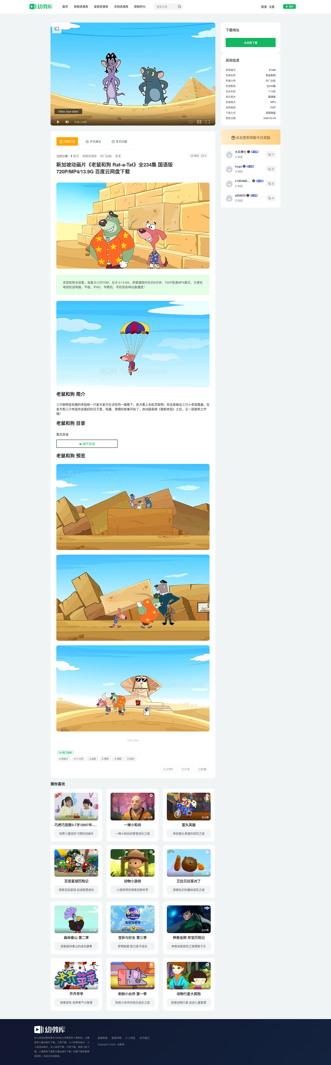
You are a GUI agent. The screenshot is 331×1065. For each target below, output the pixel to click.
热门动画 (106, 156)
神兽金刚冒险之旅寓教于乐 (188, 946)
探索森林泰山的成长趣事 (76, 946)
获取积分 (140, 6)
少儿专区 (130, 1038)
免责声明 (116, 1038)
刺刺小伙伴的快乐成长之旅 (132, 1002)
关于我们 (144, 1038)
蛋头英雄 (189, 824)
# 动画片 (63, 758)
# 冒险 (105, 758)
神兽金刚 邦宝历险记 (189, 937)
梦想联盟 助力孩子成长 (132, 946)
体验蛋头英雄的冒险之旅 (189, 833)
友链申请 (102, 1038)
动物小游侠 (132, 881)
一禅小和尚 (132, 824)
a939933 (240, 195)
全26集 (205, 873)
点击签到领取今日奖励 (253, 137)
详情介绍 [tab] (69, 141)
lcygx (238, 166)
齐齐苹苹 (76, 993)
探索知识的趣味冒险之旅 (189, 890)
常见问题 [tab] (121, 141)
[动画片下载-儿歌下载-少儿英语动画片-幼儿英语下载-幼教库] (49, 1029)
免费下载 (252, 42)
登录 (264, 7)
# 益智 (92, 758)
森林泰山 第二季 (76, 937)
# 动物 (118, 758)
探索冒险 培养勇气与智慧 (76, 1002)
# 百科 (130, 758)
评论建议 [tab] (95, 141)
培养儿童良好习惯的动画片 (76, 833)
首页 (65, 6)
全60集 (149, 873)
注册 (271, 7)
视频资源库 (81, 6)
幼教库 (120, 1044)
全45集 (205, 930)
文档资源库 (121, 6)
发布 (291, 6)
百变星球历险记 (76, 881)
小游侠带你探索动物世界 (132, 890)
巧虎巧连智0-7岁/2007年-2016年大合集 (84, 824)
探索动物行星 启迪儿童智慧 (188, 1002)
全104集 (92, 873)
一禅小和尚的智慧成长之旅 (132, 833)
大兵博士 (240, 152)
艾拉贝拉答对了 (189, 881)
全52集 (205, 817)
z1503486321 (243, 181)
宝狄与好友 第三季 (132, 937)
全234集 (92, 817)
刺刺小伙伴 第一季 (132, 993)
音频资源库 (101, 6)
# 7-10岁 (78, 758)
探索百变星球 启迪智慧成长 (76, 890)
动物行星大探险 (189, 993)
